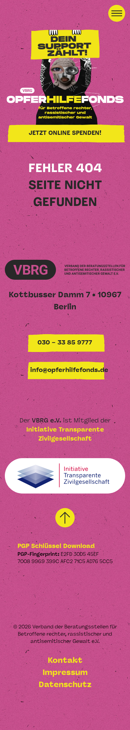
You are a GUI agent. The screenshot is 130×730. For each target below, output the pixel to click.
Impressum (65, 673)
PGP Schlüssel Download (56, 546)
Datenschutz (65, 685)
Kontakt (65, 661)
